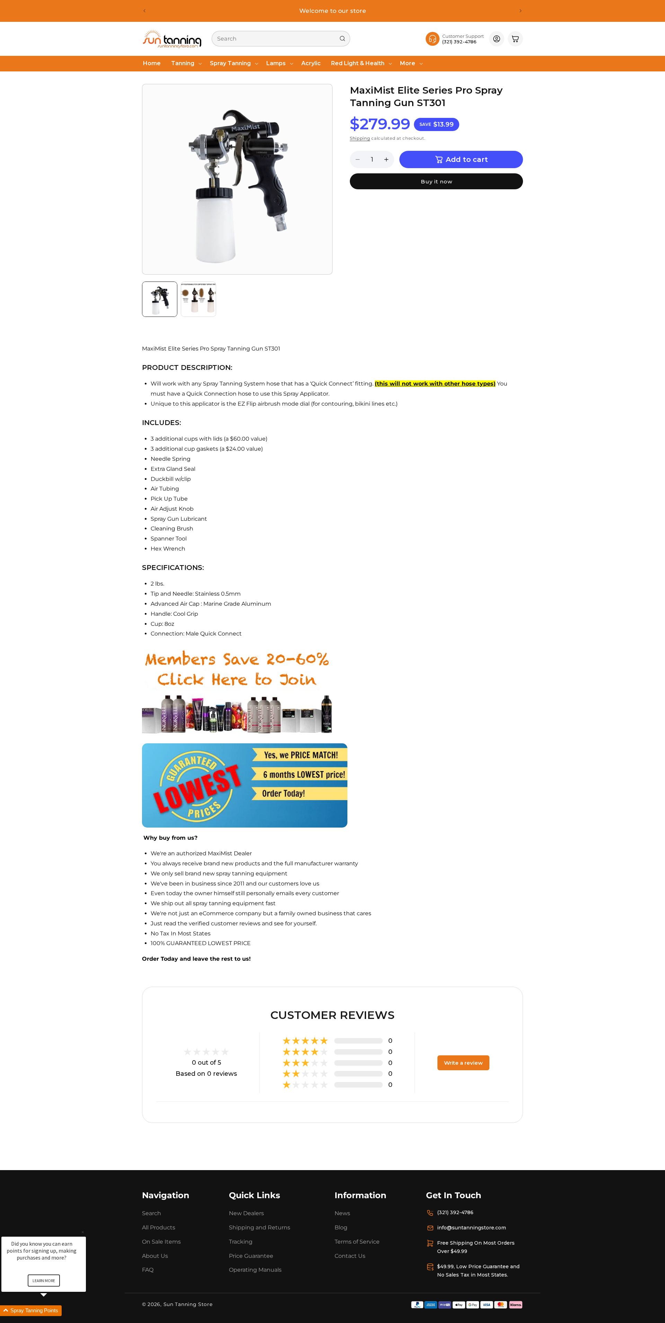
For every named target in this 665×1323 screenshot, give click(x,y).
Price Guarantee (251, 1256)
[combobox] (281, 38)
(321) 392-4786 (455, 1212)
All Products (158, 1227)
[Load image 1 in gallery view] (159, 299)
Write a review (463, 1063)
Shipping (360, 138)
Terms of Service (357, 1241)
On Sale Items (161, 1241)
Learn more (44, 1280)
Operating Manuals (255, 1269)
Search (151, 1213)
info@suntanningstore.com (471, 1228)
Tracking (240, 1241)
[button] (185, 63)
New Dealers (246, 1213)
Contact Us (350, 1256)
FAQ (147, 1269)
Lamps (276, 63)
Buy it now (436, 181)
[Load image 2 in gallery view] (198, 299)
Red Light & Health (357, 63)
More (407, 63)
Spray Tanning (230, 63)
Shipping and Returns (259, 1227)
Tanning (182, 63)
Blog (341, 1227)
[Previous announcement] (144, 10)
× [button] (82, 1232)
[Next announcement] (520, 10)
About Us (155, 1256)
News (342, 1213)
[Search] (342, 38)
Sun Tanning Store (188, 1304)
